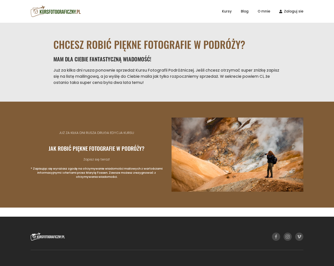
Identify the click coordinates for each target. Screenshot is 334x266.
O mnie (264, 11)
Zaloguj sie (293, 11)
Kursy (227, 11)
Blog (245, 11)
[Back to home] (56, 11)
